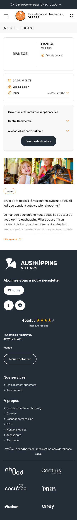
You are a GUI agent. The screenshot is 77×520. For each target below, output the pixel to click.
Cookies (11, 413)
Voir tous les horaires (39, 141)
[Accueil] (20, 16)
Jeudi (39, 92)
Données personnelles (19, 418)
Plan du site (13, 440)
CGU (9, 424)
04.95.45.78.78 (22, 80)
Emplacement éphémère (21, 384)
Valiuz (38, 453)
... (17, 28)
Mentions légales (16, 429)
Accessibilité (13, 434)
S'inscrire (13, 290)
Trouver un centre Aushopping (23, 408)
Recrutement (14, 390)
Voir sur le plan (21, 86)
